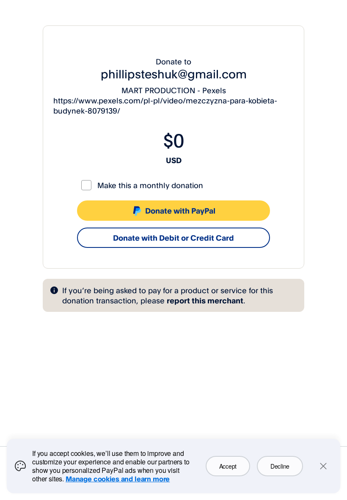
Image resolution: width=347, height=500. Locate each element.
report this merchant (205, 300)
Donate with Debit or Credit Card (173, 237)
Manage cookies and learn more (118, 479)
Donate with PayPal (180, 210)
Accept (228, 466)
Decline (279, 466)
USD (174, 160)
